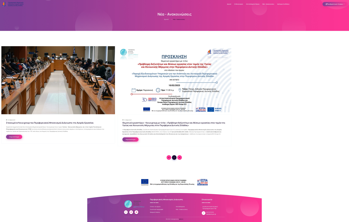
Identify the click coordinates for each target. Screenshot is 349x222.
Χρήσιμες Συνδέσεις (283, 4)
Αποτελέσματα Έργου (252, 4)
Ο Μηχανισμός (238, 4)
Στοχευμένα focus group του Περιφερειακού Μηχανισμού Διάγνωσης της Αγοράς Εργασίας (50, 122)
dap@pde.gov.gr (211, 214)
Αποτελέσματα (180, 206)
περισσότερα (14, 137)
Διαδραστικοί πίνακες (335, 4)
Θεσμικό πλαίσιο (155, 212)
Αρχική (229, 4)
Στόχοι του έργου (155, 206)
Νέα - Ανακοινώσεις (268, 4)
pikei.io (181, 219)
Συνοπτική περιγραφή (156, 209)
